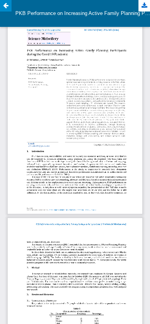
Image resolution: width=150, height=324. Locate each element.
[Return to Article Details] (6, 6)
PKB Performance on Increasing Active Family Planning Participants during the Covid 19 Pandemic (82, 13)
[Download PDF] (144, 6)
